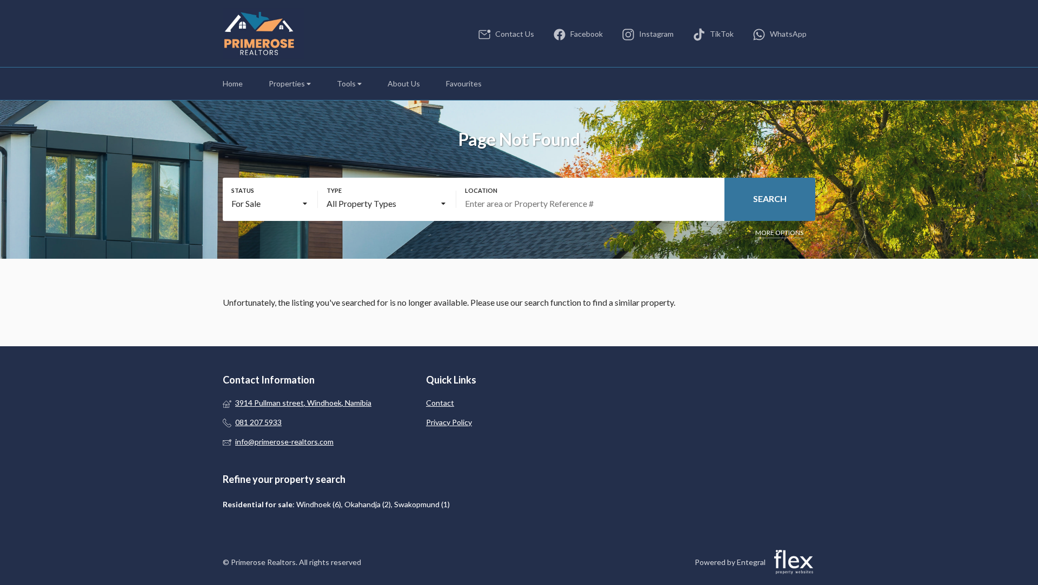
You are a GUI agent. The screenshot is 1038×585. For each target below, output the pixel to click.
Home (233, 83)
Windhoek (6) (318, 504)
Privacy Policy (449, 422)
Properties (288, 83)
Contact (440, 402)
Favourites (464, 83)
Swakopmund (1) (422, 504)
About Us (404, 83)
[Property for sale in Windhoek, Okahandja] (263, 33)
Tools (347, 83)
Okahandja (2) (367, 504)
